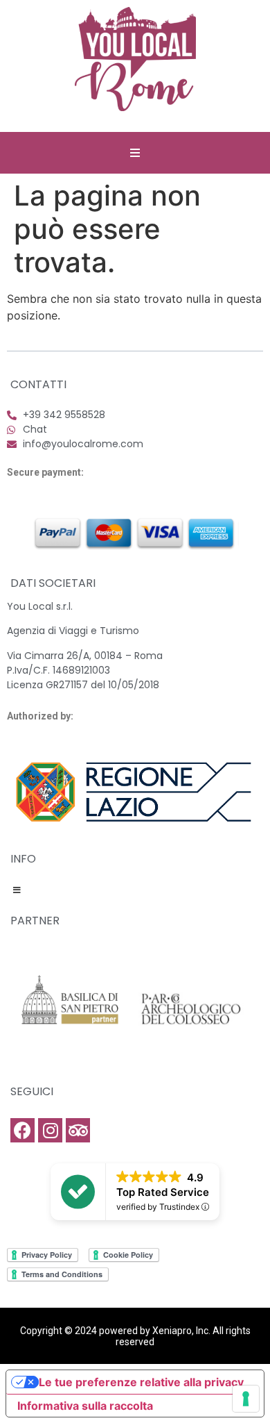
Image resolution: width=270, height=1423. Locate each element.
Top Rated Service (162, 1192)
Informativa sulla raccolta (85, 1406)
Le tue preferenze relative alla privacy (141, 1382)
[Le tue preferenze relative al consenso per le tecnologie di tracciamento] (246, 1398)
